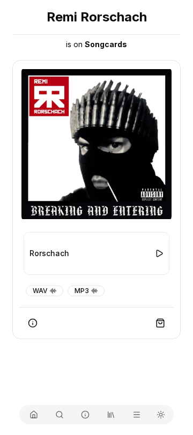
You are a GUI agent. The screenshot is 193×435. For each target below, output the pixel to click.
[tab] (34, 415)
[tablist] (96, 414)
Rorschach (49, 253)
